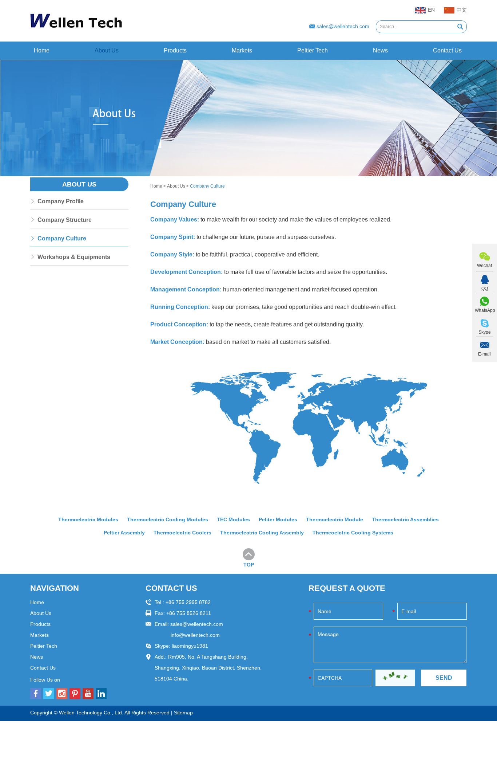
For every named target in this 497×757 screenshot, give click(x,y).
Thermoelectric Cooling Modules (167, 519)
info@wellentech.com (195, 635)
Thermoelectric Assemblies (405, 519)
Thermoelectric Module (334, 519)
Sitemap (183, 712)
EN (431, 10)
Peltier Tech (312, 50)
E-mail (484, 354)
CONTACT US (171, 588)
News (380, 50)
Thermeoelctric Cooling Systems (353, 533)
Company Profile (60, 201)
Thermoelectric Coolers (182, 533)
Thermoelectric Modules (88, 519)
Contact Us (447, 50)
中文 (462, 10)
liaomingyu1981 (190, 646)
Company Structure (64, 220)
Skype (484, 332)
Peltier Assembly (124, 533)
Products (175, 50)
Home (41, 50)
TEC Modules (233, 519)
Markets (242, 50)
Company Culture (61, 238)
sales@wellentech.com (343, 26)
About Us (107, 50)
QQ (484, 288)
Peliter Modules (278, 519)
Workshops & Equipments (73, 257)
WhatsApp (484, 310)
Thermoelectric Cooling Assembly (262, 533)
